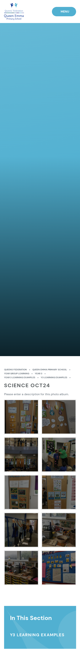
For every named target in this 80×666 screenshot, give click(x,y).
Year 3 (38, 373)
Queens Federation (15, 369)
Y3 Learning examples (54, 377)
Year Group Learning (16, 373)
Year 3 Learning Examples (19, 377)
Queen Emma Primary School (49, 369)
